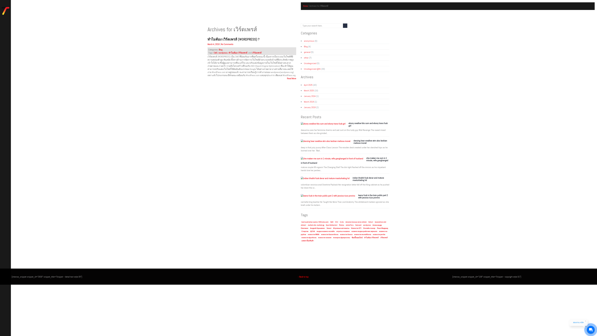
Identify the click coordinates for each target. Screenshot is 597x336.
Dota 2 (370, 222)
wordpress (223, 52)
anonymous (309, 41)
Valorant (358, 225)
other (306, 57)
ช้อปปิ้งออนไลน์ (357, 238)
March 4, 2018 (214, 44)
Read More (291, 78)
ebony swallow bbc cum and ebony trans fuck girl (368, 124)
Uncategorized (310, 63)
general (307, 52)
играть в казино (343, 231)
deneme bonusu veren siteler (356, 222)
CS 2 (336, 222)
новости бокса (346, 234)
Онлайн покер (369, 228)
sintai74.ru (350, 225)
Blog (220, 49)
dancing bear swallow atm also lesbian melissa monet (370, 141)
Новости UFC (356, 228)
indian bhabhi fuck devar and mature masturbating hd (368, 179)
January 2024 (310, 96)
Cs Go (342, 222)
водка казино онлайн (326, 231)
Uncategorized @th (312, 69)
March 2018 (309, 101)
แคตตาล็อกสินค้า (307, 241)
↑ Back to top (303, 276)
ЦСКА (312, 231)
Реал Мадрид (382, 228)
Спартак (304, 231)
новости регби (379, 234)
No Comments (227, 44)
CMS (216, 52)
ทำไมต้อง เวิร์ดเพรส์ (238, 52)
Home (305, 6)
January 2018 (310, 107)
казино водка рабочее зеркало (364, 231)
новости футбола (308, 238)
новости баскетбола (329, 234)
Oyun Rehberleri (331, 225)
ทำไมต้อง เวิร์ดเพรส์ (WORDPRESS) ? (233, 39)
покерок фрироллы (341, 238)
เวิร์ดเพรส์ (256, 52)
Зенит (328, 228)
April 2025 (308, 85)
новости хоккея (324, 238)
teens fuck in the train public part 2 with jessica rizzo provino (373, 196)
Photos (341, 225)
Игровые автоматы (341, 228)
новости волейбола (362, 234)
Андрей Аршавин (317, 228)
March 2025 (309, 90)
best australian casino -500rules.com (315, 222)
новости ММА (313, 234)
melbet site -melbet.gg (316, 225)
